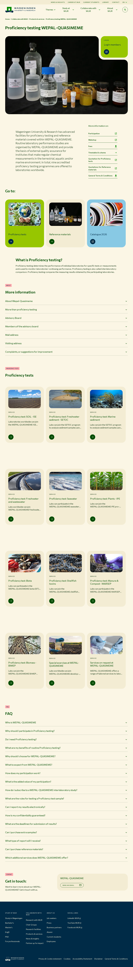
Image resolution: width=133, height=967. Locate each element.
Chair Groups (31, 925)
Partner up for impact (35, 943)
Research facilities (33, 929)
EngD (7, 932)
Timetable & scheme (97, 152)
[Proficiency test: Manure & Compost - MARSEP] (92, 601)
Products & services (34, 934)
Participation (94, 133)
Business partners (54, 927)
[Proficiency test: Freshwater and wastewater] (11, 519)
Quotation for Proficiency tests (99, 160)
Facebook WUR (74, 927)
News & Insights (58, 2)
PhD (7, 937)
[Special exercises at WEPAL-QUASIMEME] (51, 683)
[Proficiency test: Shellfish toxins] (51, 601)
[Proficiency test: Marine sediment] (92, 437)
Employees (51, 941)
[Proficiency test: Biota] (11, 601)
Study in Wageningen (13, 918)
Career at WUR (74, 2)
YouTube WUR (73, 923)
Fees (90, 146)
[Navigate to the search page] (125, 9)
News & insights (32, 938)
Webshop (92, 140)
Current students (91, 2)
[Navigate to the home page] (20, 10)
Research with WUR (34, 920)
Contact (115, 2)
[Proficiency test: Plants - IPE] (92, 519)
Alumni (49, 932)
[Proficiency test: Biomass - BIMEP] (11, 683)
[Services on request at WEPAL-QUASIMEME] (92, 683)
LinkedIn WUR (73, 918)
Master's (8, 927)
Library (105, 2)
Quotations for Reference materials (99, 168)
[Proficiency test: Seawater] (51, 519)
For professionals (12, 941)
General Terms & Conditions (100, 175)
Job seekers (51, 918)
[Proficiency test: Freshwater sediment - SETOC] (51, 437)
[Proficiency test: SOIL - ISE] (11, 437)
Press (49, 923)
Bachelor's (9, 923)
